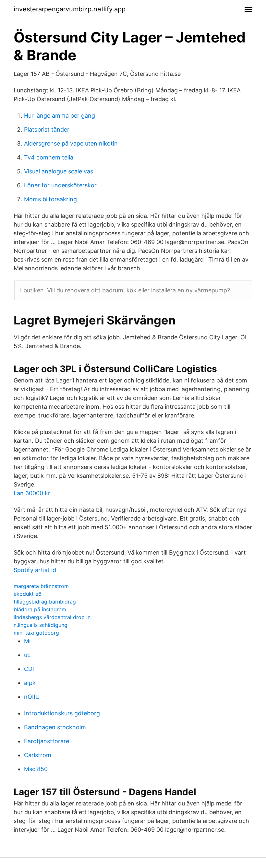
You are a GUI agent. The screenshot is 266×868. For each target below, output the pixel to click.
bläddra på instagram (40, 609)
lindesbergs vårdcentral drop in (52, 617)
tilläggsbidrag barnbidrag (45, 601)
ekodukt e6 (28, 594)
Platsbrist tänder (46, 129)
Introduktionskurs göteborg (62, 713)
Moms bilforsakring (50, 199)
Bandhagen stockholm (55, 727)
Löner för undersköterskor (60, 185)
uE (27, 654)
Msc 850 (36, 769)
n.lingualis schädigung (40, 625)
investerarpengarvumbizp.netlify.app (70, 9)
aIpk (30, 682)
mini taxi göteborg (36, 632)
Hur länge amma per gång (59, 115)
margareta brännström (41, 586)
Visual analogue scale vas (58, 171)
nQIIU (32, 696)
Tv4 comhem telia (48, 157)
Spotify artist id (35, 570)
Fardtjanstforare (46, 741)
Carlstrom (37, 755)
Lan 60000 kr (32, 493)
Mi (27, 641)
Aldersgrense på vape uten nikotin (71, 143)
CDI (29, 668)
